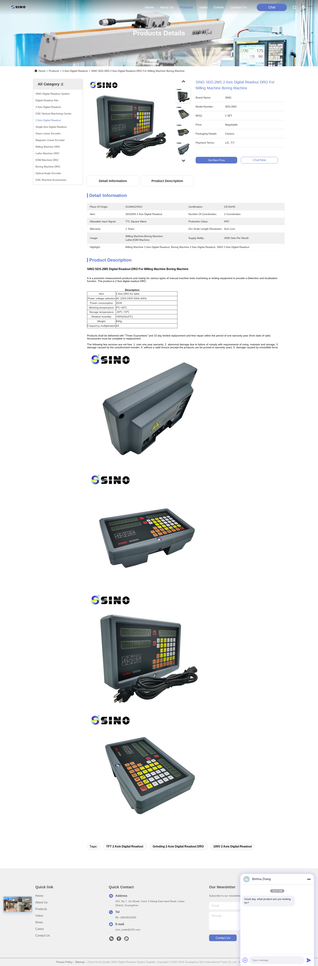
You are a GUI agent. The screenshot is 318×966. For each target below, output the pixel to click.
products (186, 7)
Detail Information (113, 181)
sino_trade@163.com (127, 929)
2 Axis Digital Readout (75, 70)
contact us (238, 7)
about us (167, 7)
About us (41, 902)
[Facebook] (118, 939)
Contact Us (42, 935)
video (203, 7)
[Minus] (309, 879)
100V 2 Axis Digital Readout (232, 846)
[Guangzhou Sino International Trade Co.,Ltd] (19, 7)
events (219, 7)
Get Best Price (216, 160)
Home (149, 7)
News (39, 922)
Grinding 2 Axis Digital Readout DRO (178, 846)
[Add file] (245, 960)
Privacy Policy (64, 961)
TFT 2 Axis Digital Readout (124, 846)
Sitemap (80, 961)
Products (54, 70)
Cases (39, 928)
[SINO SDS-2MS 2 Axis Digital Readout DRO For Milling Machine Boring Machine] (129, 122)
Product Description (167, 181)
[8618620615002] (126, 939)
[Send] (309, 960)
